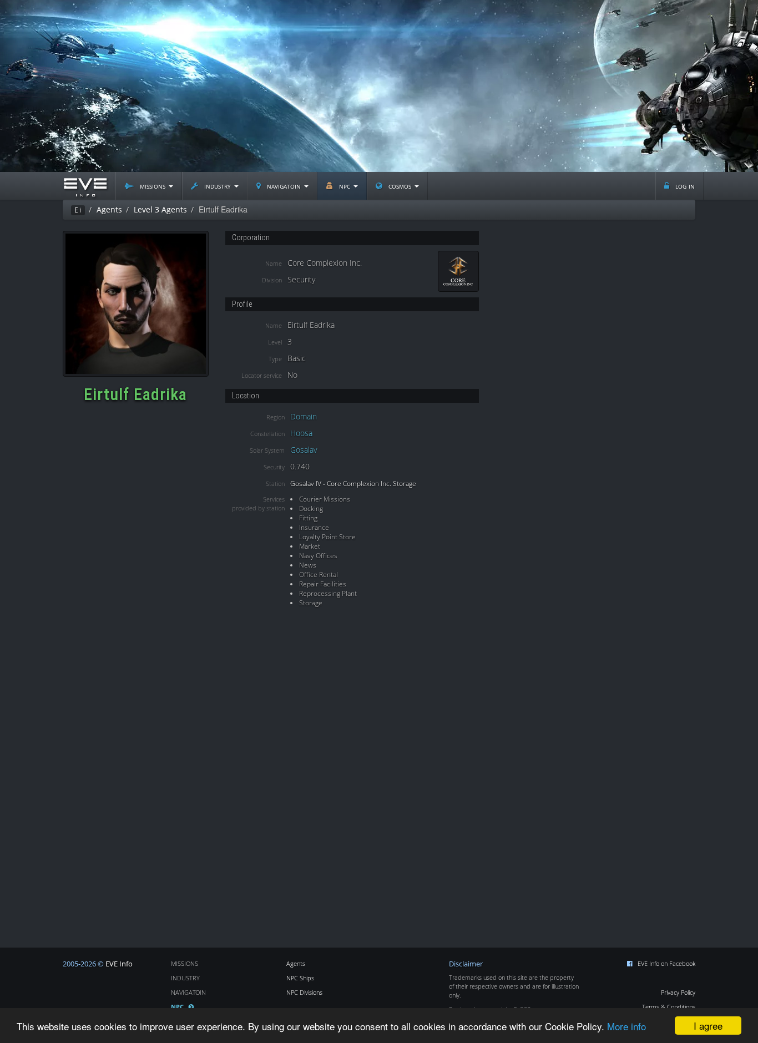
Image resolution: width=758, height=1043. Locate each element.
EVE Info (119, 964)
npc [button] (344, 185)
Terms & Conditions (668, 1007)
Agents (295, 963)
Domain (303, 416)
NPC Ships (300, 978)
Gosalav (303, 449)
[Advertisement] (379, 86)
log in (684, 185)
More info (626, 1026)
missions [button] (153, 185)
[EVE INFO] (84, 186)
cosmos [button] (399, 185)
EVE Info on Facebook (666, 963)
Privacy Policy (678, 992)
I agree (708, 1025)
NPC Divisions (304, 992)
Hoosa (301, 433)
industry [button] (217, 185)
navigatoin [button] (284, 185)
